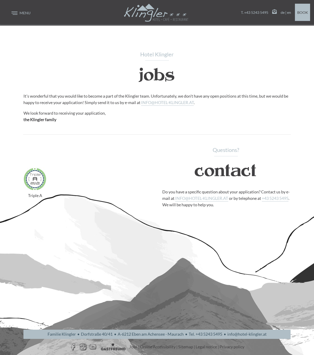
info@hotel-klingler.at (167, 102)
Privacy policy (232, 346)
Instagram (83, 347)
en (289, 12)
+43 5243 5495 (275, 198)
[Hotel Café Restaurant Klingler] (156, 13)
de (283, 12)
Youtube (92, 347)
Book (302, 12)
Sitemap (185, 346)
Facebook (73, 347)
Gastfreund (113, 347)
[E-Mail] (274, 12)
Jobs (133, 346)
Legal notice (206, 346)
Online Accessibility (158, 346)
